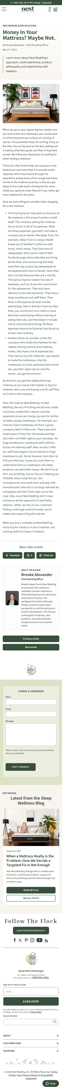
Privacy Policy (36, 1012)
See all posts (31, 898)
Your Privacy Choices (27, 1075)
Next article (31, 647)
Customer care (12, 1043)
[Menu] (4, 10)
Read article (31, 890)
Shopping (8, 1051)
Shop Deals (47, 2)
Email (8, 709)
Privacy (12, 1075)
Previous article (31, 639)
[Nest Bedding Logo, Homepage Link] (27, 9)
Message (10, 721)
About (7, 1036)
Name (8, 697)
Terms (54, 1072)
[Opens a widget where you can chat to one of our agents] (50, 1084)
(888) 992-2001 (40, 977)
